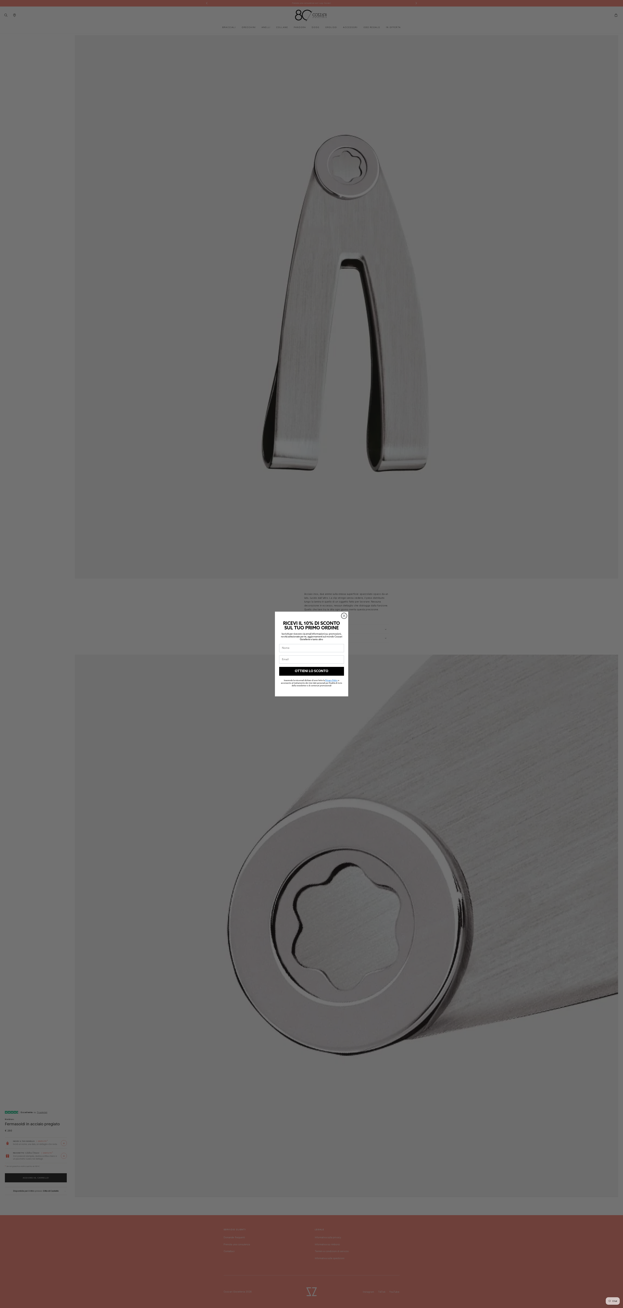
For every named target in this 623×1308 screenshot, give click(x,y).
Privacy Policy (331, 681)
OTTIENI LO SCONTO (311, 671)
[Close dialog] (344, 616)
